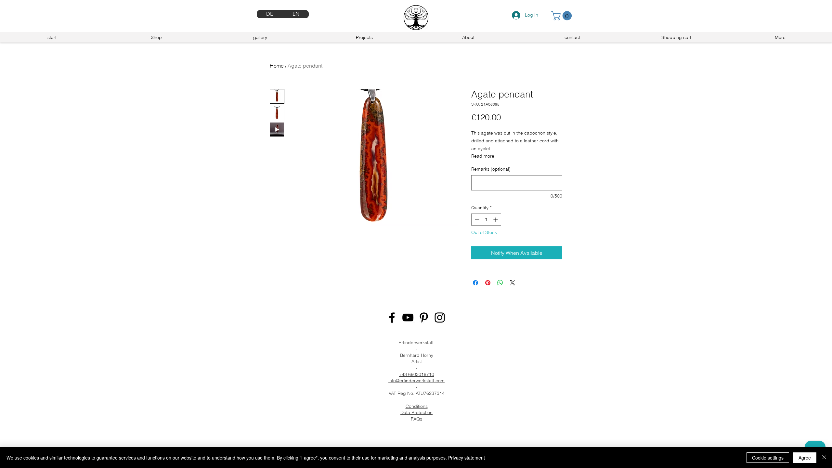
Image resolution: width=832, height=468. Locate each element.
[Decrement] (476, 219)
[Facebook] (392, 317)
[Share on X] (512, 283)
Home (277, 65)
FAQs (416, 419)
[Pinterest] (424, 317)
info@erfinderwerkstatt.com (416, 381)
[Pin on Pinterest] (488, 283)
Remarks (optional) (491, 169)
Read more (482, 156)
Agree (805, 457)
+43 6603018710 (416, 374)
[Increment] (496, 219)
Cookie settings (768, 457)
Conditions (417, 406)
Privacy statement (466, 457)
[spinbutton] (486, 219)
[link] (562, 15)
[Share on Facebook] (475, 283)
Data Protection (416, 412)
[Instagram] (440, 317)
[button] (780, 37)
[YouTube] (408, 317)
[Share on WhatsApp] (500, 283)
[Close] (824, 457)
